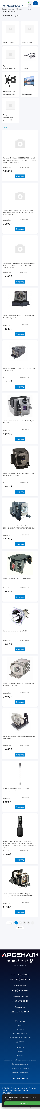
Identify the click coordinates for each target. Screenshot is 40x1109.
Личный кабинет (20, 966)
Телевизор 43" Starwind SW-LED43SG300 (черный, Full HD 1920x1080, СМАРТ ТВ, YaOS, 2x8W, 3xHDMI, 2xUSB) (19, 265)
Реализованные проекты (20, 1068)
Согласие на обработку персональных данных (20, 1060)
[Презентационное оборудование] (10, 54)
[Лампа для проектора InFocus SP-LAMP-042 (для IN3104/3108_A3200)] (20, 301)
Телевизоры (26, 94)
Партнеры (20, 1029)
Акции (20, 1025)
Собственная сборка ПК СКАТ (20, 1037)
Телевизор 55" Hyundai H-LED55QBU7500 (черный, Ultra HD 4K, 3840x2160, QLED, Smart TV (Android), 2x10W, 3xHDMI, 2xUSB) (19, 160)
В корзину (20, 176)
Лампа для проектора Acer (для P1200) (15, 631)
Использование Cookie (20, 1064)
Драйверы (20, 1042)
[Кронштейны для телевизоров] (10, 81)
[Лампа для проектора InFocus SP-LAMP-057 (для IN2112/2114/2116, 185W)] (20, 458)
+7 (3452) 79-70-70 (20, 979)
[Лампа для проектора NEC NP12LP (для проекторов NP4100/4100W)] (20, 721)
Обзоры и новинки (20, 1033)
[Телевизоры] (29, 81)
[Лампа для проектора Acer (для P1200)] (20, 616)
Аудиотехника (8, 42)
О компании (20, 1047)
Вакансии (20, 1056)
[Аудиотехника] (10, 29)
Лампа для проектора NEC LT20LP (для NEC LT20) (19, 578)
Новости (20, 1052)
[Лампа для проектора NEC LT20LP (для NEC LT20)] (20, 563)
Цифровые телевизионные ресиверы (8, 117)
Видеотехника (27, 42)
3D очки (25, 68)
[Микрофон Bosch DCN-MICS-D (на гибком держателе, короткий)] (20, 773)
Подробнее (7, 1099)
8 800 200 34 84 (20, 1001)
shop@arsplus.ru (20, 990)
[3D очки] (29, 55)
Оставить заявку (20, 1078)
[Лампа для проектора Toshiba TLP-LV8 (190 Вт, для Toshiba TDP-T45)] (20, 353)
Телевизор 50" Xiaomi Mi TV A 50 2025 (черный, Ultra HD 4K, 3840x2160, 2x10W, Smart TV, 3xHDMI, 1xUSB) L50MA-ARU (19, 213)
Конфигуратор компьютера (20, 1072)
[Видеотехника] (29, 29)
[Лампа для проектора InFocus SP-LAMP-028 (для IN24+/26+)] (20, 406)
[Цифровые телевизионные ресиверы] (10, 105)
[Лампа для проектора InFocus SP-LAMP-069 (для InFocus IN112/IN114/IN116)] (20, 668)
